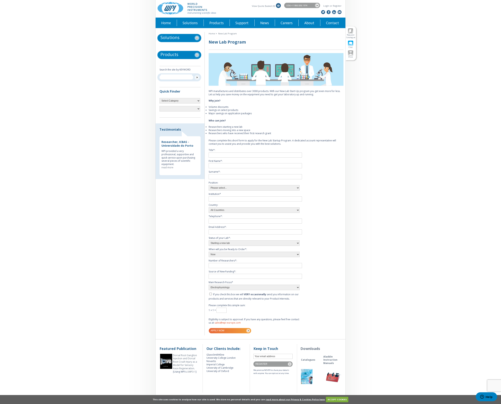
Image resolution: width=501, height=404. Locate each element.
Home (166, 23)
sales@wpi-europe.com (227, 322)
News (264, 23)
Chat (351, 47)
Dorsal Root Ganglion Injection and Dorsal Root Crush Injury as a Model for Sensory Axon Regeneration (185, 362)
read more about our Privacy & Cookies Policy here (295, 399)
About (309, 23)
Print (350, 57)
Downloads (310, 348)
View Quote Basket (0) (263, 5)
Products (216, 23)
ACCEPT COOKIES (337, 399)
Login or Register (332, 5)
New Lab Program (227, 33)
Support (242, 23)
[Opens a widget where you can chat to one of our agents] (486, 397)
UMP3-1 (191, 371)
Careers (287, 23)
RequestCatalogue (350, 36)
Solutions (190, 23)
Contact (332, 23)
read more (167, 167)
